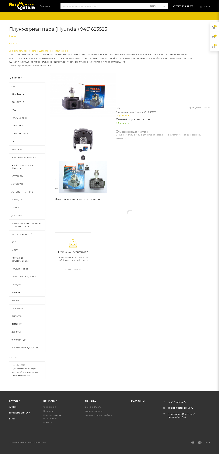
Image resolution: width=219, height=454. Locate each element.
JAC (80, 54)
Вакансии (48, 411)
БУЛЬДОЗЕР (21, 58)
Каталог (14, 401)
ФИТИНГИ (69, 62)
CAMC (12, 54)
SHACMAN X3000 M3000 (104, 54)
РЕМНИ (37, 62)
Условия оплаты (93, 407)
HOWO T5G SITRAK (69, 54)
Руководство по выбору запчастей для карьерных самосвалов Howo (25, 371)
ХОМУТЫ (79, 62)
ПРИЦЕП (20, 62)
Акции (13, 407)
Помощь (90, 401)
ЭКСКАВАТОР (91, 62)
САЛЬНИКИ (47, 62)
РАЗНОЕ (29, 62)
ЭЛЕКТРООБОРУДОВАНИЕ (111, 62)
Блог (12, 419)
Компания (50, 401)
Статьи (13, 357)
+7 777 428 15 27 (183, 6)
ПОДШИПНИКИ (166, 58)
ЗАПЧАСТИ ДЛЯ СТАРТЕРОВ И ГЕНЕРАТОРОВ (71, 58)
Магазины (138, 401)
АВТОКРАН (166, 54)
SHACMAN (87, 54)
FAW (29, 54)
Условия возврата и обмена (99, 415)
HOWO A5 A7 (53, 54)
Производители (19, 413)
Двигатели (42, 58)
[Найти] (164, 6)
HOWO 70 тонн (39, 54)
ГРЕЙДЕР (32, 58)
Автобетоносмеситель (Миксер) (133, 54)
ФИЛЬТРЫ (58, 62)
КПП (117, 58)
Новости (47, 422)
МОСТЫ (124, 58)
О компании (49, 407)
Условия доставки (94, 411)
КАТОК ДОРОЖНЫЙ (105, 58)
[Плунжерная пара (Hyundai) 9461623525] (83, 95)
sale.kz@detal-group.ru (180, 407)
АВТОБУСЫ (154, 54)
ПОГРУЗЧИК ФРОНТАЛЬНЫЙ (143, 58)
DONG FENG (21, 54)
